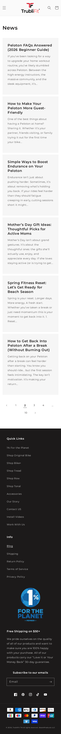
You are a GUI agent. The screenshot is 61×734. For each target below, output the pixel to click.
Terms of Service (17, 569)
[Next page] (35, 413)
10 (26, 412)
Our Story (13, 501)
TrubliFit (16, 727)
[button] (4, 8)
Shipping (12, 553)
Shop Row (13, 478)
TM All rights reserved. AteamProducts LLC (37, 727)
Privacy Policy (16, 576)
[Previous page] (7, 405)
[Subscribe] (50, 681)
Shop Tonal (14, 486)
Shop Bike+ (14, 463)
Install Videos (15, 516)
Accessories (14, 493)
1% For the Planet (18, 447)
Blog (10, 545)
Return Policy (15, 561)
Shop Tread (14, 470)
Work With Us (16, 524)
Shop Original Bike (19, 455)
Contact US (14, 509)
